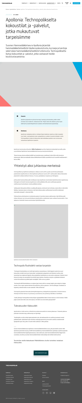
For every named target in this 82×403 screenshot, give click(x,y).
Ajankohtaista (13, 9)
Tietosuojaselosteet (46, 386)
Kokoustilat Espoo (28, 375)
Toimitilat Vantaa (9, 383)
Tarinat (18, 9)
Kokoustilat (27, 372)
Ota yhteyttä (64, 381)
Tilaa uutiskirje (65, 382)
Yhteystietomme (65, 379)
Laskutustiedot (45, 384)
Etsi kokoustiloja (41, 353)
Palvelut (44, 375)
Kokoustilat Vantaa (28, 383)
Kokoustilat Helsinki (28, 377)
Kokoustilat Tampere (28, 381)
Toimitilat (8, 372)
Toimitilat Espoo (9, 375)
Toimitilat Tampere (10, 381)
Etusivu (7, 9)
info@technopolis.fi (65, 375)
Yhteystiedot (76, 3)
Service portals (45, 377)
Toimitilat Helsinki (10, 377)
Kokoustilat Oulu (27, 379)
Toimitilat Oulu (9, 379)
